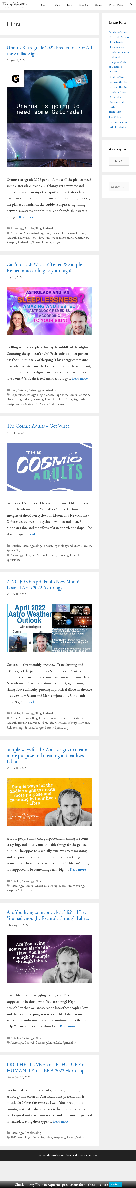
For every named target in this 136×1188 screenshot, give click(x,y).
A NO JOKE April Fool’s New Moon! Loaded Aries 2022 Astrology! (43, 584)
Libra (40, 238)
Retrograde (66, 238)
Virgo (56, 242)
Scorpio (11, 242)
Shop (57, 4)
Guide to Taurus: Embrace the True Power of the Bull (119, 82)
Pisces (54, 238)
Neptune (83, 723)
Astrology (17, 228)
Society (49, 727)
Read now (115, 1184)
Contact (99, 4)
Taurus (36, 242)
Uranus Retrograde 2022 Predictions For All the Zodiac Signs (49, 50)
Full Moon (38, 555)
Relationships (15, 727)
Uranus (46, 242)
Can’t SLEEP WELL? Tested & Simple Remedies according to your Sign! (44, 267)
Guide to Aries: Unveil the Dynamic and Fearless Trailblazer (117, 102)
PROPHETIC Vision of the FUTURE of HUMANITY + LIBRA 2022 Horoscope (47, 1067)
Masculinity (69, 723)
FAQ (69, 4)
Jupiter (22, 723)
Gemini (80, 233)
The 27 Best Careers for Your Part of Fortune (118, 122)
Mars (58, 723)
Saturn (29, 727)
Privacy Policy (116, 4)
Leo (33, 238)
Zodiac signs (56, 404)
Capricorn (68, 233)
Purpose (12, 890)
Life (47, 238)
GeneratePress (89, 1155)
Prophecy (59, 1137)
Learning (23, 238)
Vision (80, 1137)
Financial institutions (70, 718)
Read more (27, 216)
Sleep (20, 404)
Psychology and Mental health (72, 546)
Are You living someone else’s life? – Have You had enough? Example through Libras (48, 915)
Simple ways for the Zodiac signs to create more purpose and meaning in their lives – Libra (47, 755)
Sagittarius (81, 238)
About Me (83, 4)
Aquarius (16, 233)
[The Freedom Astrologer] (15, 5)
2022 (14, 1137)
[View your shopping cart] (131, 5)
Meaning (78, 886)
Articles (29, 228)
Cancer (56, 233)
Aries (26, 233)
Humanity (38, 1137)
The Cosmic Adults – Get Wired (38, 426)
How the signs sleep (19, 399)
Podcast (47, 546)
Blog (42, 4)
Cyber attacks (47, 718)
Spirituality (49, 228)
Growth (12, 238)
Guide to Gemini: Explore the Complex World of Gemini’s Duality (119, 62)
